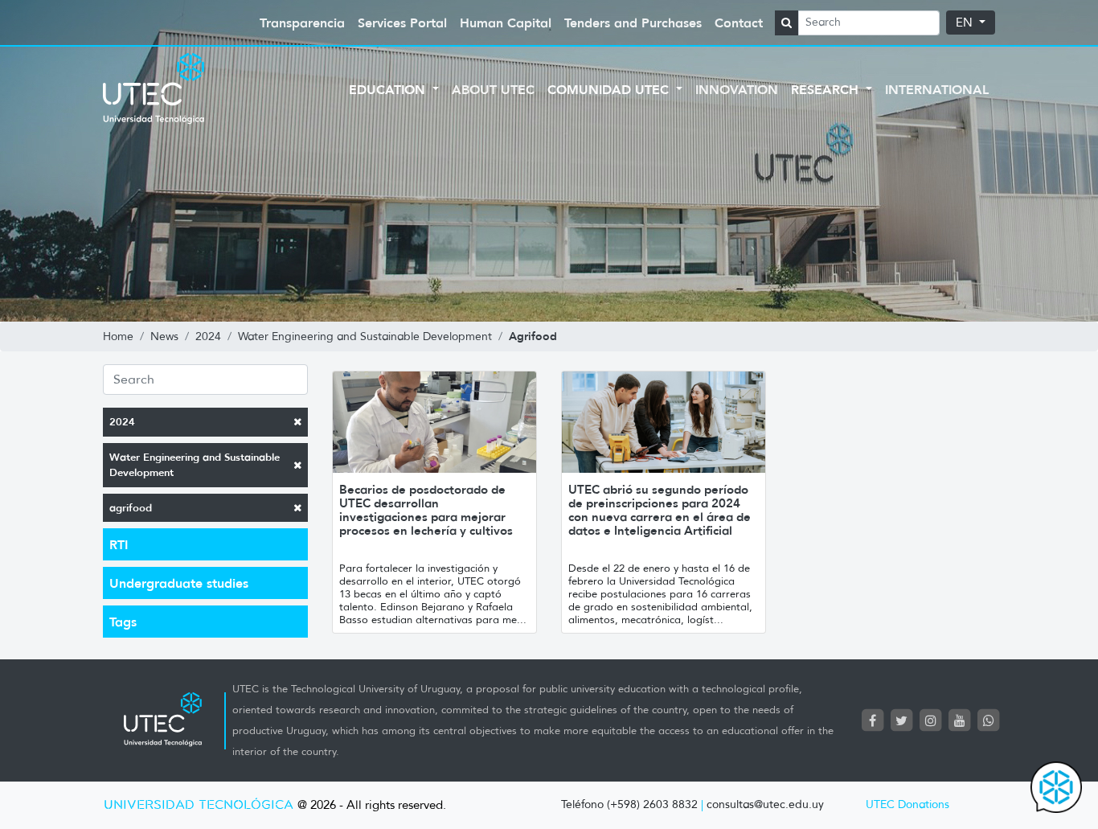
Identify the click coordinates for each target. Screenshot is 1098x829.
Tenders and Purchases (633, 22)
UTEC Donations (907, 804)
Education (389, 89)
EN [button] (966, 22)
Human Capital (505, 22)
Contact (739, 22)
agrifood (130, 508)
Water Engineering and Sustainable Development (194, 465)
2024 (122, 422)
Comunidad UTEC (610, 89)
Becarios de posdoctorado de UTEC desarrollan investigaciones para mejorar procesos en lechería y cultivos (426, 510)
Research (826, 89)
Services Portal (402, 22)
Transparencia (302, 22)
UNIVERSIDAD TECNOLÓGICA (198, 805)
